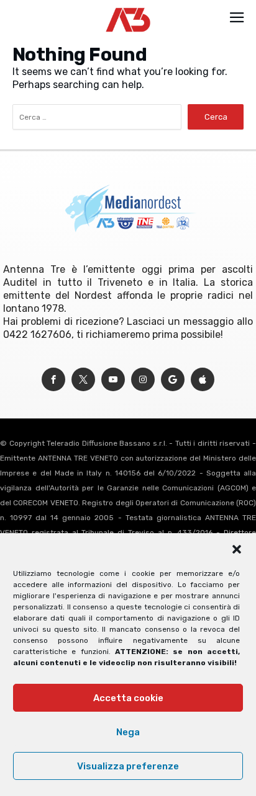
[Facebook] (53, 380)
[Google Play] (173, 380)
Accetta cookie (128, 698)
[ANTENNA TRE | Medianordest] (128, 7)
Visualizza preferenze (128, 766)
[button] (237, 549)
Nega (128, 732)
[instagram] (143, 380)
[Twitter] (83, 380)
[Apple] (202, 380)
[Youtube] (113, 380)
